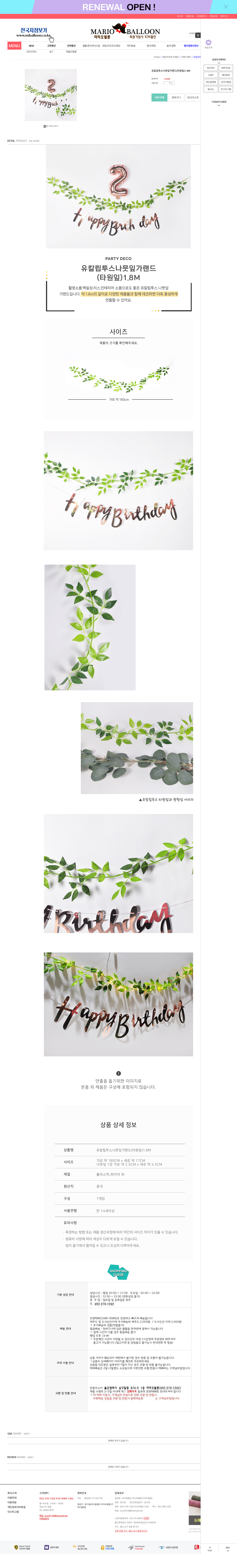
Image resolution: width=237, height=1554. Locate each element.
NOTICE (211, 67)
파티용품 (131, 45)
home (157, 57)
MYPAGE (226, 67)
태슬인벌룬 (71, 51)
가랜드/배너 (186, 57)
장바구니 (224, 16)
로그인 (180, 16)
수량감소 (172, 83)
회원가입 (190, 16)
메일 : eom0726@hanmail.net (53, 1515)
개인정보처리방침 (16, 1507)
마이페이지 (201, 16)
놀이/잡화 (171, 45)
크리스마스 (31, 51)
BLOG (211, 89)
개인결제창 (211, 82)
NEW (31, 45)
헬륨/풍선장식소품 (91, 45)
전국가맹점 (226, 82)
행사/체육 (151, 45)
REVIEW (226, 74)
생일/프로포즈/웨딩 (111, 45)
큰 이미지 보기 (52, 126)
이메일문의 (44, 1518)
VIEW (146, 1518)
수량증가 (172, 82)
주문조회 (213, 16)
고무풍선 (51, 45)
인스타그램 (226, 89)
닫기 (226, 6)
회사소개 (11, 1493)
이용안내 (11, 1497)
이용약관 (11, 1502)
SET (51, 51)
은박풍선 (71, 45)
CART (211, 74)
